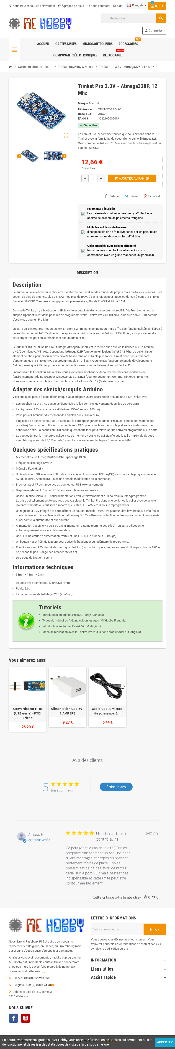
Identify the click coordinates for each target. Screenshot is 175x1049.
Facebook (13, 1018)
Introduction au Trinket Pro (59, 614)
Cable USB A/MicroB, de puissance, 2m (107, 711)
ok (157, 929)
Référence (85, 109)
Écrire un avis (116, 787)
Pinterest (154, 196)
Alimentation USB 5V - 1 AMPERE (67, 711)
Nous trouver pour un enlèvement (32, 6)
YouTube (25, 1018)
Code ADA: (85, 114)
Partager (114, 196)
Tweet (134, 196)
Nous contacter (100, 6)
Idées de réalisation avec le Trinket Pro (67, 632)
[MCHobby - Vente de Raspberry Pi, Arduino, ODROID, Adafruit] (40, 23)
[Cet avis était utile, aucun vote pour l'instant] (145, 897)
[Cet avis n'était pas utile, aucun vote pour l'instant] (153, 897)
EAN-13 (83, 118)
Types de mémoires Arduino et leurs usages (70, 620)
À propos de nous (72, 6)
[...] (43, 971)
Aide (117, 6)
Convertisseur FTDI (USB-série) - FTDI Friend (27, 713)
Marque (83, 103)
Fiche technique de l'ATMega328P (37, 594)
